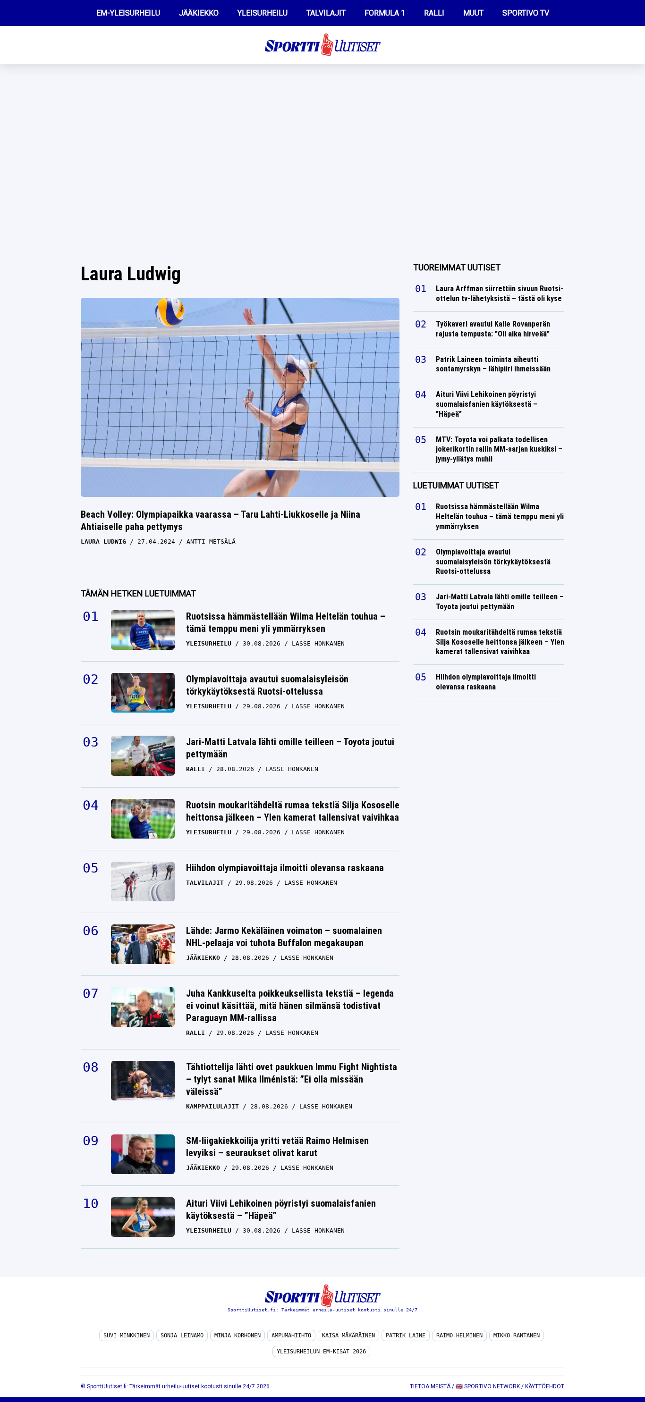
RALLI (434, 12)
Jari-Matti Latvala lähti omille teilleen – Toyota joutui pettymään (290, 748)
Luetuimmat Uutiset (456, 485)
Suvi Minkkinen (126, 1335)
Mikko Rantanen (516, 1335)
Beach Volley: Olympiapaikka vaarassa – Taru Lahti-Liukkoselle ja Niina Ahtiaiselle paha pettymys (220, 520)
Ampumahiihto (291, 1335)
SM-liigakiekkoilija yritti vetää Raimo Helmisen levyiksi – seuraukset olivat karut (277, 1147)
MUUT (473, 12)
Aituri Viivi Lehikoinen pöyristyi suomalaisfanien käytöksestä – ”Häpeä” (281, 1209)
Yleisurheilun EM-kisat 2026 (321, 1351)
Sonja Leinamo (182, 1335)
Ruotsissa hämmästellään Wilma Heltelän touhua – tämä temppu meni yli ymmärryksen (285, 622)
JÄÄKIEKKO (199, 12)
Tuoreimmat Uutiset (457, 267)
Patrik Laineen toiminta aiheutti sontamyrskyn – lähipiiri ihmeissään (494, 364)
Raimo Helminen (459, 1335)
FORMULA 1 (385, 12)
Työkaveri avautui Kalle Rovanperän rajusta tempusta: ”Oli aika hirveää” (493, 328)
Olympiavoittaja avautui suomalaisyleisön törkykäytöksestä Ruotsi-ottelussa (267, 685)
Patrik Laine (405, 1335)
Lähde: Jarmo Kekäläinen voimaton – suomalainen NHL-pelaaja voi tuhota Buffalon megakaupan (284, 937)
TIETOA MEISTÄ (430, 1386)
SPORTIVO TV (525, 12)
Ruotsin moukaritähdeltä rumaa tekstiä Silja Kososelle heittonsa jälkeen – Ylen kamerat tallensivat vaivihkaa (292, 811)
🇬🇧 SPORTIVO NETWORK (488, 1386)
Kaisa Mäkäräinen (348, 1335)
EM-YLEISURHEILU (128, 12)
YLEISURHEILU (263, 12)
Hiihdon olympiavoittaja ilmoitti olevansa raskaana (285, 867)
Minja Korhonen (237, 1335)
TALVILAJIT (326, 12)
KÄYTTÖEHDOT (544, 1386)
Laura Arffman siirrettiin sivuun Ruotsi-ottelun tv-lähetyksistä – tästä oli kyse (499, 293)
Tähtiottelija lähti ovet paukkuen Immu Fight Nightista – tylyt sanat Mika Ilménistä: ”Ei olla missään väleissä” (291, 1079)
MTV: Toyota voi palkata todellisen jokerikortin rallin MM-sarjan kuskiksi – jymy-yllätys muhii (499, 449)
